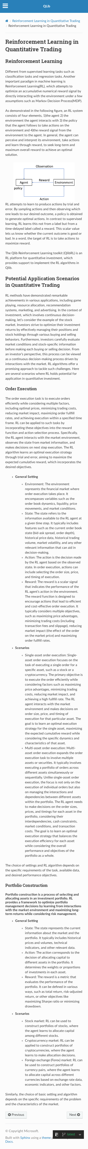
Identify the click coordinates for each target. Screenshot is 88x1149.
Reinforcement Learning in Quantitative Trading (46, 21)
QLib (46, 6)
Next (73, 1114)
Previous (17, 1114)
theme (46, 1137)
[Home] (6, 21)
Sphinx (25, 1137)
